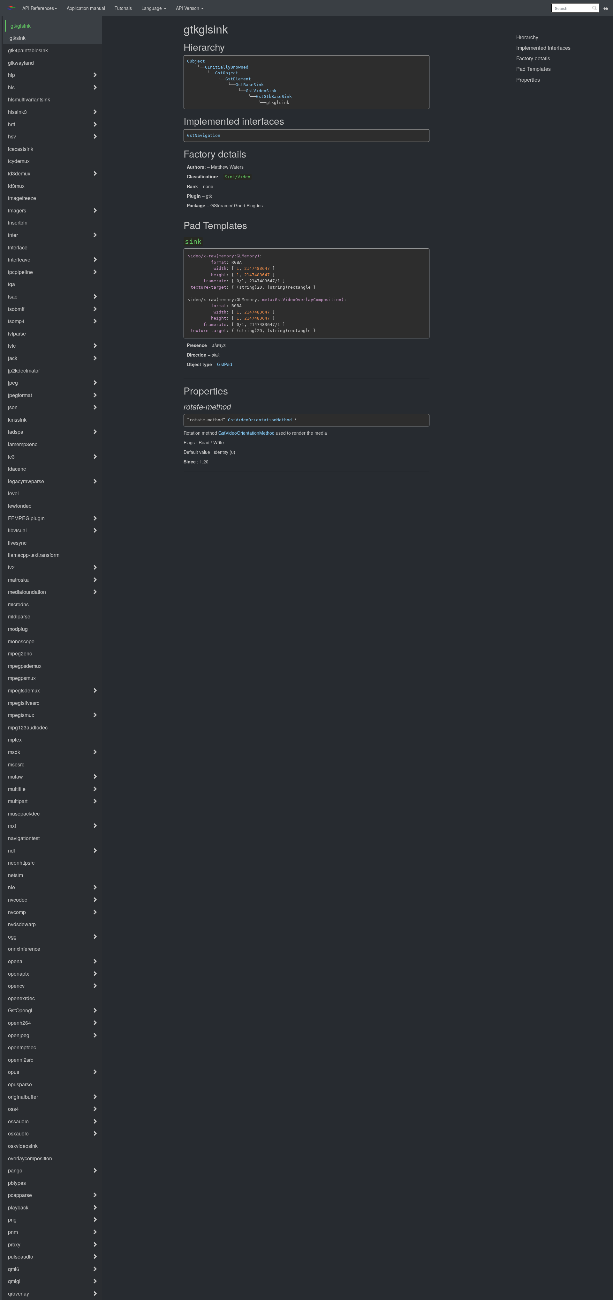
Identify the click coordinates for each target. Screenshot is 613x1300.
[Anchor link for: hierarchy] (228, 47)
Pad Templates (533, 68)
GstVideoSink (261, 90)
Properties (528, 79)
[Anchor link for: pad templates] (251, 226)
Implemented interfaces (543, 47)
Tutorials (123, 8)
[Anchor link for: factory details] (250, 154)
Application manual (86, 8)
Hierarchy (527, 37)
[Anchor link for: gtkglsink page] (232, 29)
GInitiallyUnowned (226, 67)
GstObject (226, 72)
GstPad (224, 364)
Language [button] (152, 8)
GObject (196, 61)
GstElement (238, 79)
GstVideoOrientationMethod (260, 419)
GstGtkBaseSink (274, 96)
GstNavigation (203, 135)
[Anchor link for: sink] (206, 241)
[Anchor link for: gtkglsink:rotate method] (236, 407)
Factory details (533, 58)
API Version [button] (188, 8)
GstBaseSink (250, 84)
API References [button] (38, 8)
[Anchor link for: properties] (232, 391)
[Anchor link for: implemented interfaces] (288, 121)
